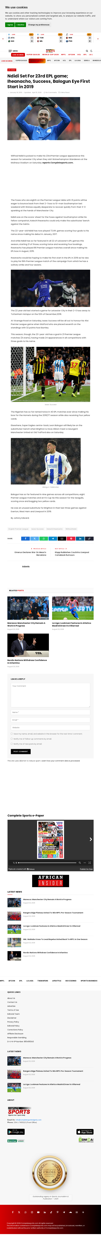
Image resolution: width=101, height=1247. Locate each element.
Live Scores (18, 55)
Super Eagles (33, 54)
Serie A (87, 60)
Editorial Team (13, 1014)
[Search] (87, 51)
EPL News (11, 70)
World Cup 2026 (50, 54)
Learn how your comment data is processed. (61, 761)
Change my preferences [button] (39, 25)
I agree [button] (10, 25)
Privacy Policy (13, 1022)
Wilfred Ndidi (71, 529)
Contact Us (12, 1002)
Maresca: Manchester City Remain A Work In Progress (26, 624)
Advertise (11, 1006)
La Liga (92, 54)
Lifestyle (56, 981)
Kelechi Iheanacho (55, 529)
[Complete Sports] (50, 51)
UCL (79, 54)
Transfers (42, 981)
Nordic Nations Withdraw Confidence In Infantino (27, 661)
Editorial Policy (13, 1026)
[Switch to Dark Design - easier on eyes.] (91, 51)
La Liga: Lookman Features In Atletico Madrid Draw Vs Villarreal (71, 624)
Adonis (26, 566)
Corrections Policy (15, 1030)
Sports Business (89, 981)
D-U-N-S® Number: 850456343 (20, 1041)
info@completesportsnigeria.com (28, 1120)
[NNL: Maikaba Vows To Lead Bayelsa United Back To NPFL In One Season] (14, 942)
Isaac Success (38, 529)
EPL (85, 54)
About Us (11, 998)
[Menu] (13, 51)
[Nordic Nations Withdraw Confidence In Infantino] (28, 645)
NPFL (63, 54)
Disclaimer (11, 1018)
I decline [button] (20, 25)
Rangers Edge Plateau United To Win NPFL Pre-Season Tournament (53, 913)
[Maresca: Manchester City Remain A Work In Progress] (28, 608)
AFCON (71, 54)
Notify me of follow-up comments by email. (33, 739)
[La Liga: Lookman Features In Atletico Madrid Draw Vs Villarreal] (73, 608)
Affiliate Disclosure (15, 1033)
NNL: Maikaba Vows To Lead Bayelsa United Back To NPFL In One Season (55, 939)
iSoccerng (70, 981)
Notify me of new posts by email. (28, 744)
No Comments (51, 92)
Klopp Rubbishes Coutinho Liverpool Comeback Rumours (72, 553)
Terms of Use (13, 1010)
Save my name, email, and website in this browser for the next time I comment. (48, 734)
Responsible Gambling (16, 1037)
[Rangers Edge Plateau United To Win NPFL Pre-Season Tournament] (14, 916)
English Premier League (18, 529)
